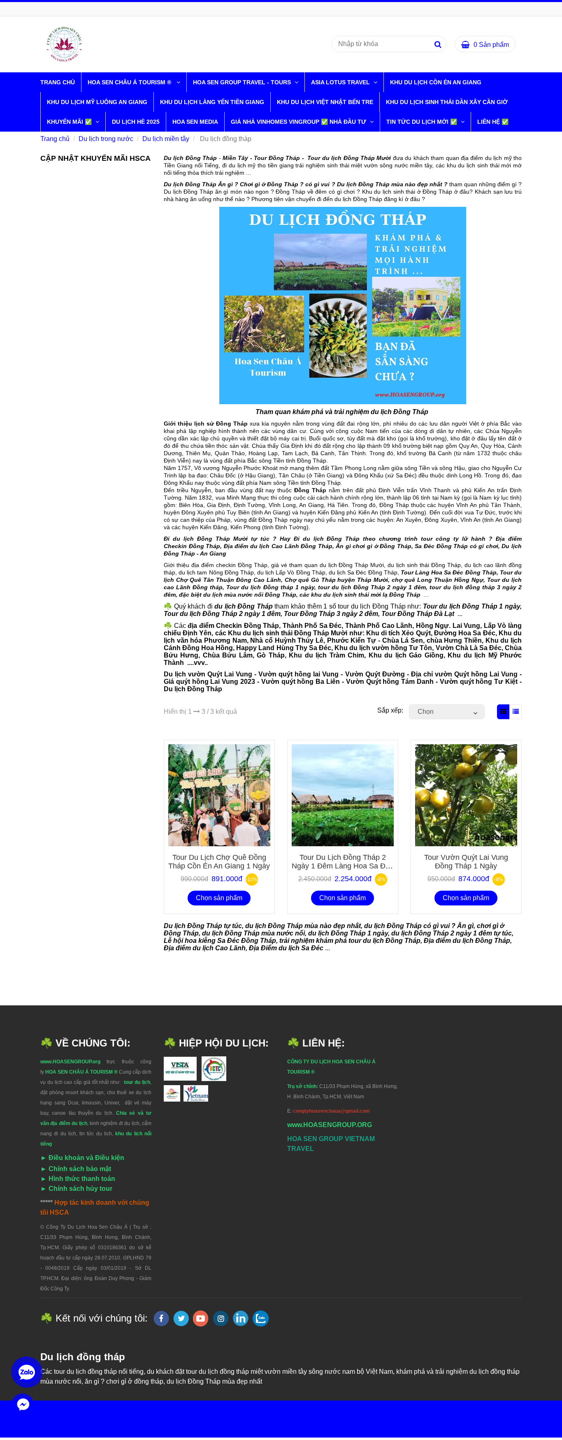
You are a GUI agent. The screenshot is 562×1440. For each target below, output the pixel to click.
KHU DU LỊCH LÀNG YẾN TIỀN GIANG (212, 102)
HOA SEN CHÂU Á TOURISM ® (131, 82)
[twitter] (181, 1318)
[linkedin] (240, 1318)
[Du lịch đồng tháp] (64, 43)
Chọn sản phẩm (219, 897)
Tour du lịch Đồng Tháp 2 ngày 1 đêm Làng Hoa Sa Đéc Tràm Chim (342, 866)
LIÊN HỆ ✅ (493, 121)
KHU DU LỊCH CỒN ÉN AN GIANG (435, 82)
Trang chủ (57, 82)
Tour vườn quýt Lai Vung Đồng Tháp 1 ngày (466, 861)
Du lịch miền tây (165, 138)
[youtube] (201, 1318)
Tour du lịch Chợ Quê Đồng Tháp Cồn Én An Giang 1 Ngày (219, 861)
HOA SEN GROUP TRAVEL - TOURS (243, 82)
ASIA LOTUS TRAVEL (341, 82)
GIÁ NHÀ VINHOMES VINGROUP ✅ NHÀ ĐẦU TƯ (299, 121)
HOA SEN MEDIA (195, 121)
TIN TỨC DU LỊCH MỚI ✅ (422, 121)
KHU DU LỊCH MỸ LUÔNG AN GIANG (97, 102)
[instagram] (221, 1318)
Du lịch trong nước (106, 138)
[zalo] (261, 1318)
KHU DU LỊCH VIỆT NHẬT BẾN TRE (325, 102)
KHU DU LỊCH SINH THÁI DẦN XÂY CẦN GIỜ (447, 102)
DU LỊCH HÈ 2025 (136, 121)
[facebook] (161, 1318)
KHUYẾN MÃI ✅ (70, 121)
